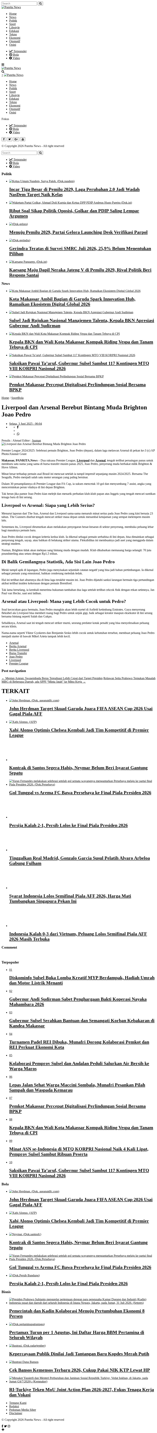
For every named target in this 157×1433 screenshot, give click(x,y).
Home (13, 13)
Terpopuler (20, 51)
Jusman (36, 440)
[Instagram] (9, 1426)
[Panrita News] (11, 7)
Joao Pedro (16, 656)
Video (16, 58)
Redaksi (14, 1406)
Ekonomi (14, 37)
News (12, 17)
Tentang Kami (17, 1402)
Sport (12, 24)
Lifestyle (14, 27)
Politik (13, 20)
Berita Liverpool (19, 649)
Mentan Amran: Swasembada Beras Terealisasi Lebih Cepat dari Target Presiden (52, 678)
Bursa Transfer (18, 653)
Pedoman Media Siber (22, 1409)
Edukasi (14, 31)
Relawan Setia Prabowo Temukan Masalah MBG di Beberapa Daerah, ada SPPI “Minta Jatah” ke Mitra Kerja (78, 680)
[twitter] (19, 430)
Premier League (18, 663)
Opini (12, 44)
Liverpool (83, 460)
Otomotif (14, 41)
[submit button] (40, 4)
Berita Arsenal (17, 646)
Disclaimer (15, 1413)
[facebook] (18, 427)
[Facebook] (2, 1426)
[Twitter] (5, 1426)
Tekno (13, 34)
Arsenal (100, 460)
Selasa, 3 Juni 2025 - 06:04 (25, 423)
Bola (15, 54)
